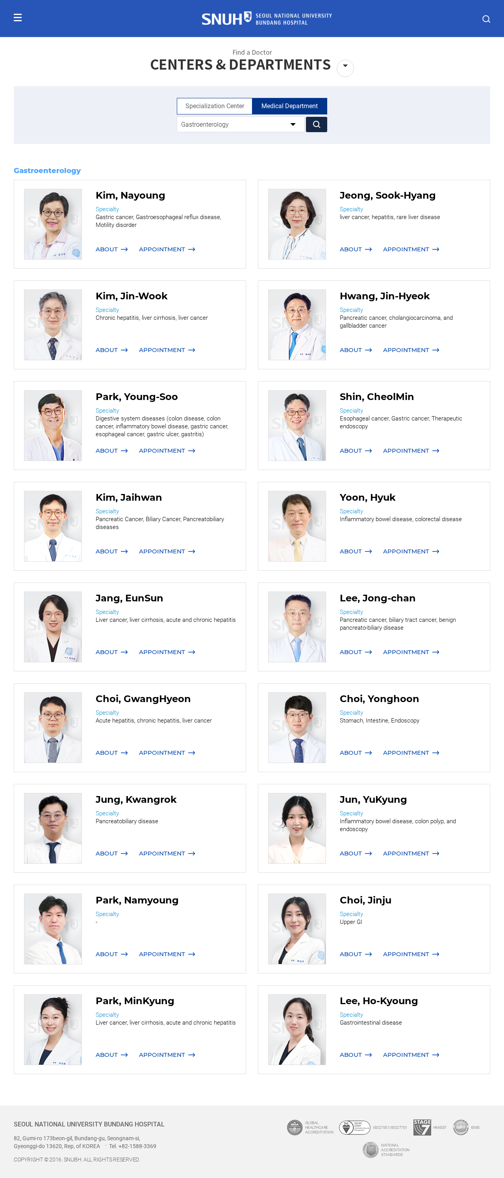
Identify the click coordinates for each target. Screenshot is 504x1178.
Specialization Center (214, 106)
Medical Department (289, 106)
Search (316, 124)
